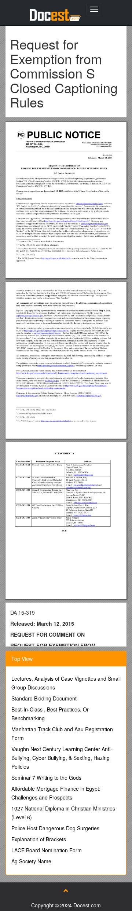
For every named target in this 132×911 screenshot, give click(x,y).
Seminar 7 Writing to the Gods (46, 777)
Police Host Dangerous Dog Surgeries (55, 828)
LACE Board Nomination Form (46, 850)
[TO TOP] (66, 890)
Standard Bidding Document (44, 698)
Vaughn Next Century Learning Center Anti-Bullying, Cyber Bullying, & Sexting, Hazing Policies (61, 757)
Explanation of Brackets (38, 839)
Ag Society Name (31, 861)
